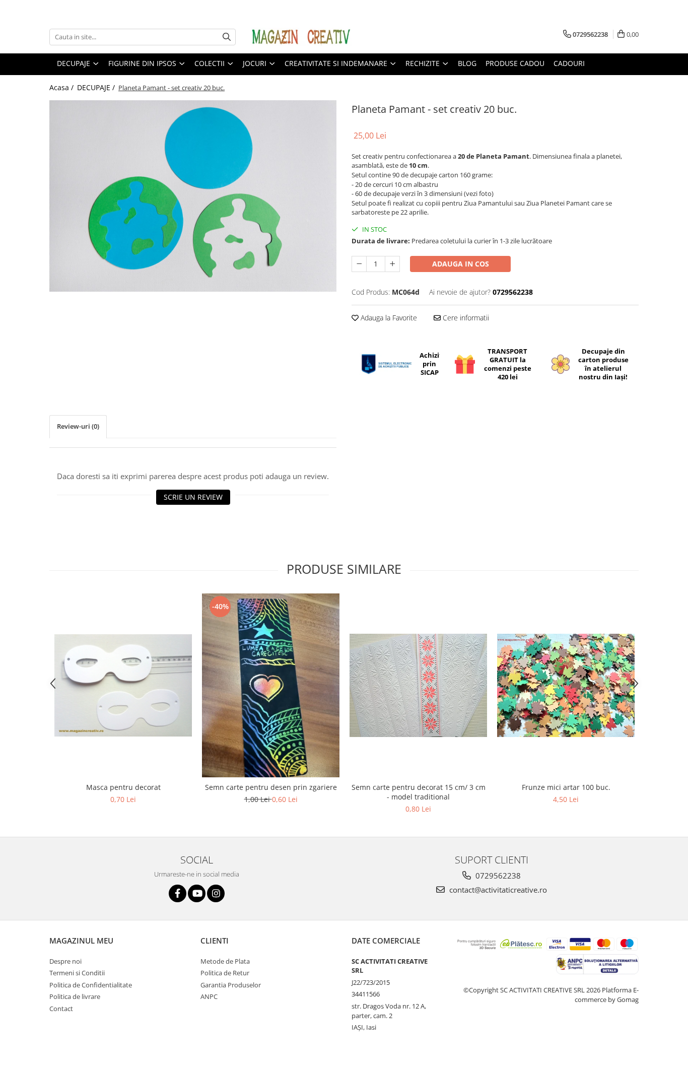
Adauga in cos (460, 264)
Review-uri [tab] (78, 426)
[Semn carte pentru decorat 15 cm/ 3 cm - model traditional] (418, 685)
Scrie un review (193, 497)
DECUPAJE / (97, 87)
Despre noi (65, 961)
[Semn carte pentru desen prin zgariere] (270, 685)
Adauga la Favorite (388, 317)
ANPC (209, 996)
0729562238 (497, 876)
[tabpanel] (192, 196)
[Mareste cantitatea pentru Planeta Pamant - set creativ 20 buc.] (392, 264)
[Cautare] (227, 37)
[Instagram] (216, 893)
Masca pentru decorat (123, 787)
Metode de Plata (225, 961)
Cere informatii (465, 317)
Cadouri (569, 63)
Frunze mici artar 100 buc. (566, 787)
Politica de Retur (224, 972)
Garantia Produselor (230, 984)
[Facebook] (177, 893)
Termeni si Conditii (77, 972)
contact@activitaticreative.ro (497, 890)
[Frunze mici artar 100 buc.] (566, 685)
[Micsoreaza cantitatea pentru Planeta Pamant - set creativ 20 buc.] (359, 264)
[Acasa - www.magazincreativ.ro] (301, 37)
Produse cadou (515, 63)
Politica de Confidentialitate (90, 984)
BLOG (467, 63)
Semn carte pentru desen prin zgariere (271, 787)
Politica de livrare (74, 996)
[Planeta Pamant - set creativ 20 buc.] (192, 196)
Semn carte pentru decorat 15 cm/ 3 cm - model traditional (419, 791)
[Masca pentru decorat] (123, 685)
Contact (61, 1008)
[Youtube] (196, 893)
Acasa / (62, 87)
